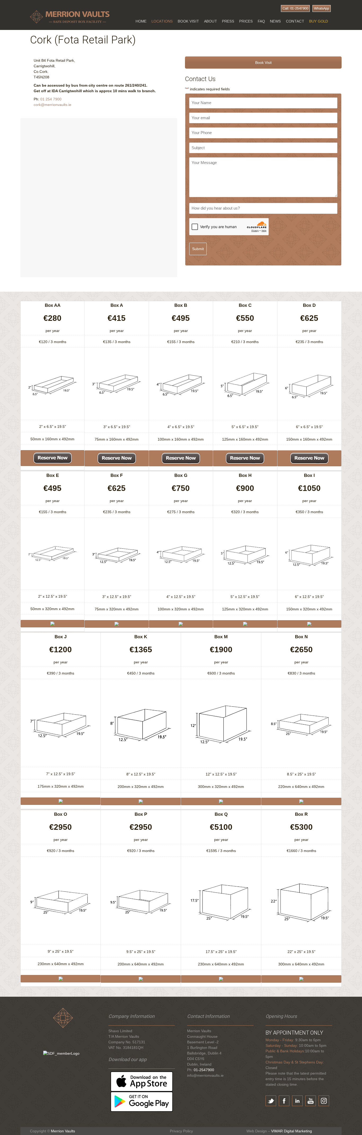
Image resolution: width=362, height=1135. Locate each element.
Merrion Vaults (63, 1131)
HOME (141, 21)
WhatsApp (321, 8)
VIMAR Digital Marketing (291, 1131)
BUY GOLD (318, 21)
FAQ (261, 21)
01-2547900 (204, 1070)
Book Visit (263, 62)
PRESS (228, 21)
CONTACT (295, 21)
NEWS (275, 21)
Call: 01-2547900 (295, 8)
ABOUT (210, 21)
